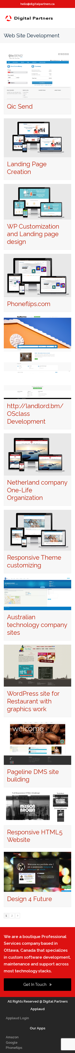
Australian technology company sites (37, 624)
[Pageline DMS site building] (37, 762)
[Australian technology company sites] (37, 607)
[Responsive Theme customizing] (37, 548)
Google (11, 1042)
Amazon (12, 1037)
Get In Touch (34, 984)
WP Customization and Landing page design (33, 234)
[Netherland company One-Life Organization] (37, 473)
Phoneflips (14, 1048)
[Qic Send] (37, 97)
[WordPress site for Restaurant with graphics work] (37, 684)
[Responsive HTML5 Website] (37, 822)
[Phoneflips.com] (37, 294)
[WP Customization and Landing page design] (37, 216)
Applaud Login (17, 1018)
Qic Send (20, 106)
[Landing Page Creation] (37, 154)
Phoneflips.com (28, 303)
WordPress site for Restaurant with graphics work (33, 701)
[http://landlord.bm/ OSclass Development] (37, 396)
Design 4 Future (29, 898)
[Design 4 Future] (37, 889)
